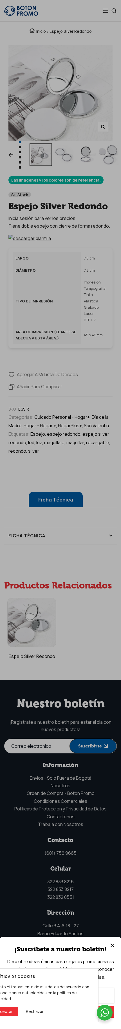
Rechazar (35, 1011)
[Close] (112, 945)
